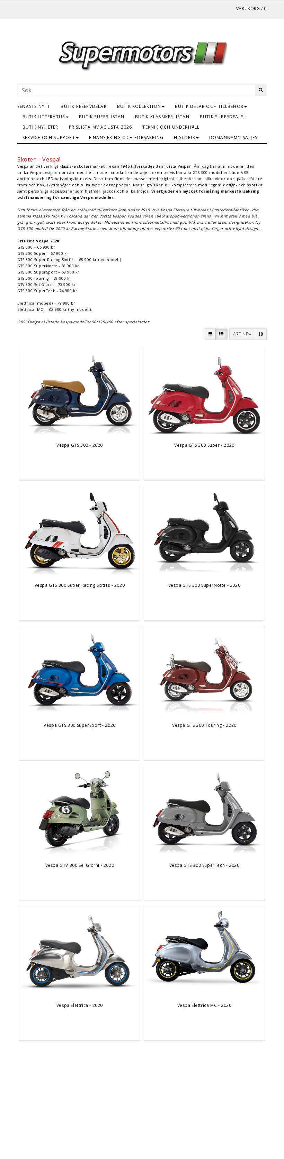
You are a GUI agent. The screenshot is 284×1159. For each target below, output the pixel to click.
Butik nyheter (41, 127)
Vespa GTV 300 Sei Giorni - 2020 (79, 865)
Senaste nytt (33, 106)
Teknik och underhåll (170, 127)
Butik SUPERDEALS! (222, 117)
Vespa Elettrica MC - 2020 (204, 1005)
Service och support (49, 137)
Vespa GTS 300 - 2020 (79, 445)
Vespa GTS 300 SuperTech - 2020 (204, 865)
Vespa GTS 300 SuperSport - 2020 (80, 725)
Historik (184, 137)
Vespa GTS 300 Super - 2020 (204, 445)
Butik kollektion (139, 106)
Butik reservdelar (83, 106)
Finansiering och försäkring (126, 137)
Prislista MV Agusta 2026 (100, 127)
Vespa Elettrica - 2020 (79, 1005)
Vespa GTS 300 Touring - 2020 (204, 725)
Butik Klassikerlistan (162, 117)
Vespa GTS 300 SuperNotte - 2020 (204, 585)
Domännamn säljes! (234, 137)
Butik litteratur (44, 117)
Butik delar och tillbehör (209, 106)
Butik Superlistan (101, 117)
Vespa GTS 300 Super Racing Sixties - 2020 (80, 585)
